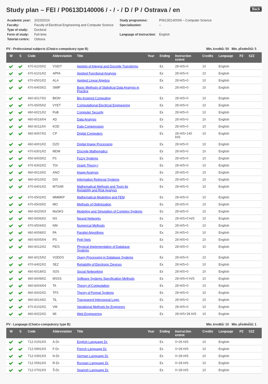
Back (256, 9)
